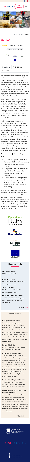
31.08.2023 (9, 272)
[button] (26, 6)
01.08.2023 (14, 281)
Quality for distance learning (15, 331)
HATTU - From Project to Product (14, 383)
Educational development (15, 49)
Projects (21, 34)
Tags (4, 49)
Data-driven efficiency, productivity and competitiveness (15, 400)
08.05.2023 (14, 299)
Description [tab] (6, 67)
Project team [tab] (17, 67)
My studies (19, 6)
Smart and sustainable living (14, 364)
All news (21, 308)
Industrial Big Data (15, 347)
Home (15, 34)
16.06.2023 (11, 290)
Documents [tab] (6, 71)
